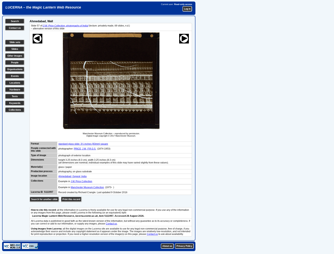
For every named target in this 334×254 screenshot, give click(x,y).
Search (15, 21)
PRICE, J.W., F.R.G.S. (85, 148)
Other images (14, 55)
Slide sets (14, 42)
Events (15, 76)
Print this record (71, 199)
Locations (14, 83)
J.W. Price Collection (81, 181)
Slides (14, 49)
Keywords (14, 103)
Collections (15, 110)
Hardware (14, 89)
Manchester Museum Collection (87, 187)
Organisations (15, 69)
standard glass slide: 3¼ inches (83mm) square (83, 144)
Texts (15, 96)
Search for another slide (44, 199)
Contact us (15, 28)
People (15, 62)
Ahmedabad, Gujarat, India (72, 176)
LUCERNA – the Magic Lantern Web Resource (43, 7)
